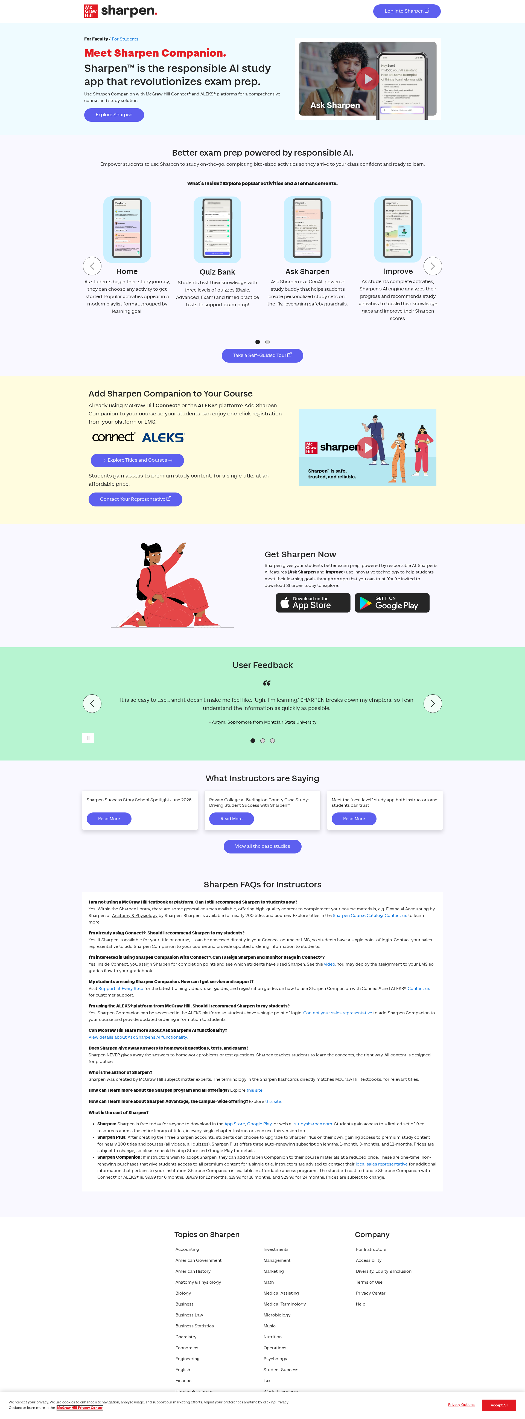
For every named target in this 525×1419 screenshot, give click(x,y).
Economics (187, 1347)
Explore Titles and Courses (137, 460)
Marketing (274, 1271)
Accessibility (368, 1260)
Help (360, 1304)
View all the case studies (262, 846)
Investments (276, 1249)
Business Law (189, 1315)
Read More (109, 818)
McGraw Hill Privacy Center (80, 1408)
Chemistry (186, 1336)
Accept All (499, 1405)
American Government (198, 1260)
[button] (367, 78)
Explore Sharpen (114, 115)
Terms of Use (369, 1282)
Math (269, 1282)
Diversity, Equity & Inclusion (384, 1271)
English (183, 1369)
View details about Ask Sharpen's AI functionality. (138, 1037)
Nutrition (273, 1336)
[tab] (257, 342)
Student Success (281, 1369)
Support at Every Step (120, 988)
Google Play (259, 1123)
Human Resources (194, 1391)
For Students (125, 39)
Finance (183, 1380)
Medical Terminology (285, 1304)
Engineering (188, 1358)
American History (193, 1271)
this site (254, 1090)
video (329, 964)
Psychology (275, 1358)
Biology (183, 1293)
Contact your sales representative (337, 1012)
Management (277, 1260)
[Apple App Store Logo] (313, 602)
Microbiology (277, 1315)
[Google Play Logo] (392, 602)
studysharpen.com (313, 1123)
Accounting (187, 1249)
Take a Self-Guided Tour (260, 355)
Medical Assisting (281, 1293)
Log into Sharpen (405, 11)
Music (270, 1326)
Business (185, 1304)
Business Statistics (195, 1326)
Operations (275, 1347)
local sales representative (382, 1164)
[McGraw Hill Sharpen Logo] (120, 10)
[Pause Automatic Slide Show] (88, 738)
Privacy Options (461, 1405)
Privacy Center (371, 1293)
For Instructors (371, 1249)
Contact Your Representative (133, 499)
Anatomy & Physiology (198, 1282)
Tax (267, 1380)
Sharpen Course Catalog (358, 915)
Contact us (396, 915)
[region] (262, 1405)
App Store (234, 1123)
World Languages (281, 1391)
